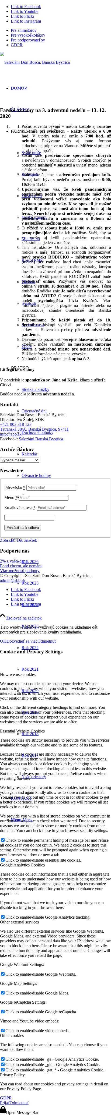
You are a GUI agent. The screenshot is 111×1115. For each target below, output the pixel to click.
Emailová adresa (20, 507)
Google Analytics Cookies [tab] (22, 865)
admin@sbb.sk (12, 580)
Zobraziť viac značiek (18, 540)
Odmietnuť (46, 641)
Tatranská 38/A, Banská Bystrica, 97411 (34, 429)
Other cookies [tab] (12, 1035)
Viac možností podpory (20, 570)
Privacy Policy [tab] (12, 1074)
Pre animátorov (24, 30)
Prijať (5, 1102)
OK (3, 641)
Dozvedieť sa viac (21, 641)
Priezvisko (14, 487)
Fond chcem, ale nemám (20, 566)
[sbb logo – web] (35, 62)
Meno (11, 497)
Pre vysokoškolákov (28, 35)
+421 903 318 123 (16, 424)
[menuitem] (61, 30)
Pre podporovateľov (28, 40)
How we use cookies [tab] (18, 674)
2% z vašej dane (13, 561)
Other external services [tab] (19, 922)
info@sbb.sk (11, 434)
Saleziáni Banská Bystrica (41, 439)
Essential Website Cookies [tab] (22, 731)
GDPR (17, 45)
